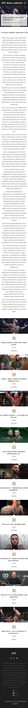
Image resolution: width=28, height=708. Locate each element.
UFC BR (16, 695)
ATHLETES (14, 496)
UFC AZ (16, 691)
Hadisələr (14, 603)
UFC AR (16, 693)
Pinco (21, 80)
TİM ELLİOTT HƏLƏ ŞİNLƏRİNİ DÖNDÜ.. (14, 524)
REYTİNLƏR (14, 350)
